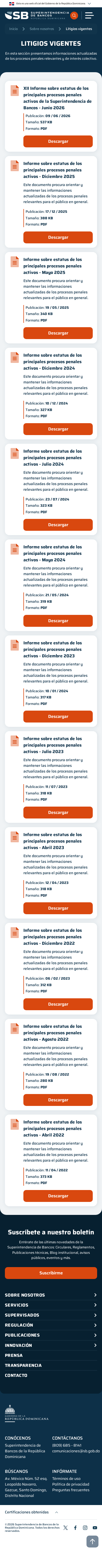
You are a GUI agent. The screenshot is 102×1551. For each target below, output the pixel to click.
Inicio (13, 29)
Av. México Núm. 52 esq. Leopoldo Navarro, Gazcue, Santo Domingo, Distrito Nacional (26, 1487)
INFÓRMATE (64, 1471)
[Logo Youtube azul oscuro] (95, 1528)
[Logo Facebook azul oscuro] (75, 1528)
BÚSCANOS (16, 1471)
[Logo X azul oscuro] (65, 1528)
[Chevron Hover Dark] (89, 3)
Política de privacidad (70, 1484)
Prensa (14, 1355)
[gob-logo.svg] (26, 1413)
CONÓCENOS (18, 1438)
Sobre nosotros (42, 29)
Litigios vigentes (79, 29)
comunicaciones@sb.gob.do (76, 1451)
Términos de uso (66, 1479)
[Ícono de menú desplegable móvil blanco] (89, 15)
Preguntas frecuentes (70, 1490)
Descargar (58, 141)
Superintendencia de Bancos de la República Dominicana (32, 1526)
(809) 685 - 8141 (66, 1445)
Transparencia (23, 1365)
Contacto (16, 1375)
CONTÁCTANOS (67, 1438)
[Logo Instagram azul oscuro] (85, 1528)
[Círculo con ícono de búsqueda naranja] (74, 15)
